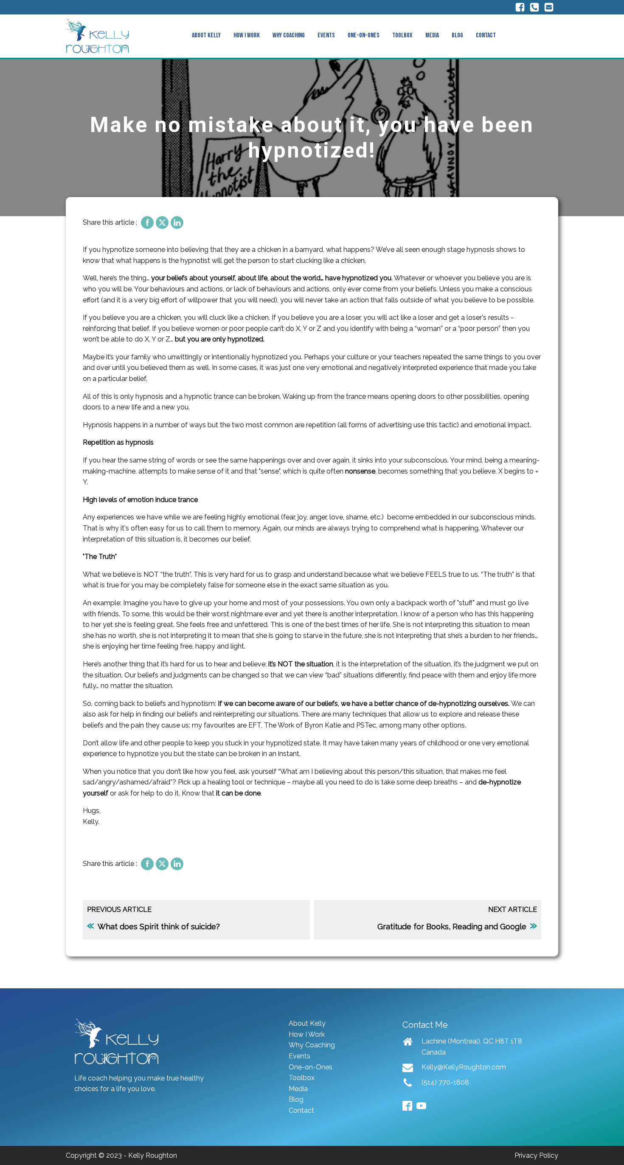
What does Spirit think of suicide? (159, 926)
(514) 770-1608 (445, 1082)
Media (432, 35)
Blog (457, 35)
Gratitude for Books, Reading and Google (451, 926)
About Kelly (206, 35)
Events (326, 35)
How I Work (246, 35)
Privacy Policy (536, 1155)
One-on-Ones (363, 35)
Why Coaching (289, 35)
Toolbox (402, 35)
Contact (486, 35)
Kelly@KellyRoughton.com (464, 1067)
